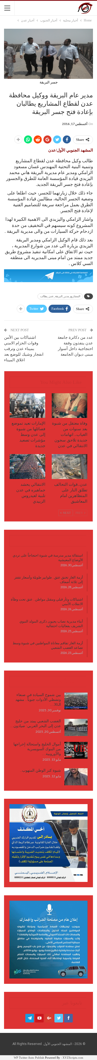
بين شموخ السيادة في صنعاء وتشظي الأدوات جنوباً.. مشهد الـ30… (38, 699)
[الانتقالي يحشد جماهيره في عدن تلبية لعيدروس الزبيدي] (27, 466)
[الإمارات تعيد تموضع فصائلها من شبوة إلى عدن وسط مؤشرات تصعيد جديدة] (27, 405)
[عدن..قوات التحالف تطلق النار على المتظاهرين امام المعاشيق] (69, 466)
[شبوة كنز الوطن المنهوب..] (76, 776)
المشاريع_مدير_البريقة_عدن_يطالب (60, 296)
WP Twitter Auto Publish (29, 1057)
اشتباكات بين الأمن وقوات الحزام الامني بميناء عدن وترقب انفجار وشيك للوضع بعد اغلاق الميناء (23, 348)
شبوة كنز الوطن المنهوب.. (40, 770)
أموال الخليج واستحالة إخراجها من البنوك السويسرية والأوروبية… (37, 749)
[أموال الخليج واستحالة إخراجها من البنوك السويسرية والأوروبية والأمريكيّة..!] (76, 750)
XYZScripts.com (73, 1057)
